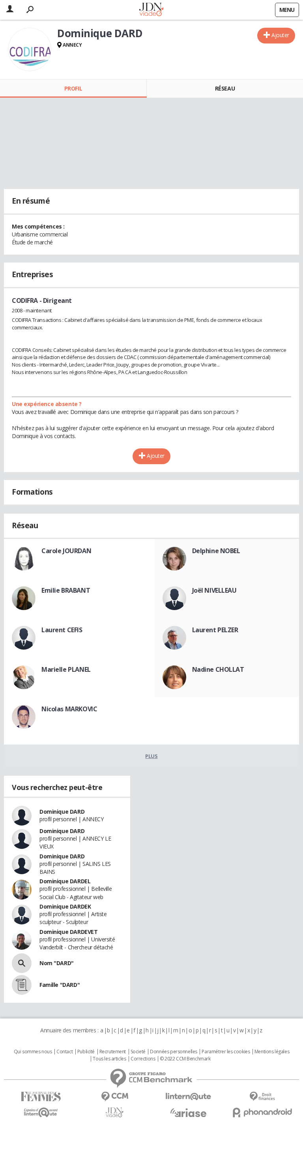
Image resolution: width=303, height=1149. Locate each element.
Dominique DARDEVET (68, 931)
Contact (64, 1052)
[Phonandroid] (262, 1112)
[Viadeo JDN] (115, 1112)
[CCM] (115, 1097)
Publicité (86, 1052)
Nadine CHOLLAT (218, 669)
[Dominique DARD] (29, 49)
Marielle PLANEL (66, 669)
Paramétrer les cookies (226, 1052)
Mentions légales (271, 1052)
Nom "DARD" (56, 963)
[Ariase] (188, 1112)
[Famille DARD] (22, 985)
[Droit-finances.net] (262, 1097)
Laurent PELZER (215, 630)
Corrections (143, 1059)
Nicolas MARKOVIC (69, 709)
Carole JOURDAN (66, 550)
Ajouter (280, 35)
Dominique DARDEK (65, 906)
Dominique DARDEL (64, 881)
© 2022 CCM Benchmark (185, 1059)
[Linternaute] (188, 1096)
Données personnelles (173, 1052)
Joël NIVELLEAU (214, 590)
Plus (151, 756)
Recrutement (112, 1052)
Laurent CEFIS (61, 630)
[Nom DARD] (22, 963)
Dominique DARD (61, 811)
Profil (73, 88)
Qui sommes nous (33, 1052)
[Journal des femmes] (41, 1097)
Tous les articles (109, 1059)
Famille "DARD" (59, 984)
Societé (138, 1052)
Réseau (225, 88)
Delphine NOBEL (216, 550)
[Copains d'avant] (41, 1112)
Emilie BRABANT (65, 590)
